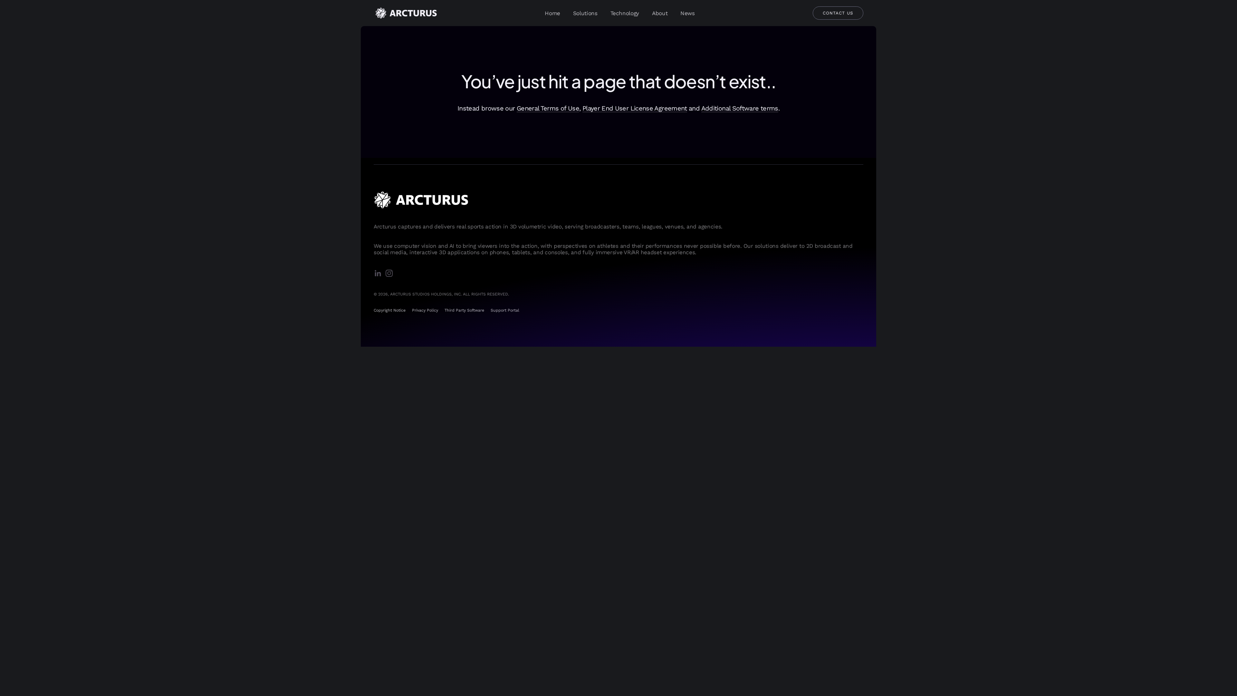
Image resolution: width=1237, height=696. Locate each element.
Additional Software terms (739, 108)
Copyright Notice (390, 310)
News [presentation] (687, 13)
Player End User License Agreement (634, 108)
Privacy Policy (425, 310)
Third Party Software (464, 310)
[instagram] (390, 273)
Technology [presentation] (624, 13)
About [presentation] (659, 13)
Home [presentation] (552, 13)
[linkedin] (379, 273)
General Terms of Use (548, 108)
